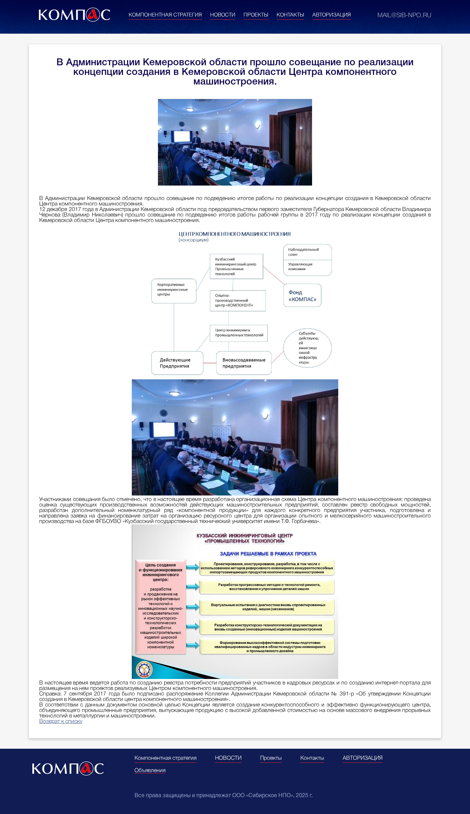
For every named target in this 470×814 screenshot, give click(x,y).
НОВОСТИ (222, 15)
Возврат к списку (60, 721)
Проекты (256, 15)
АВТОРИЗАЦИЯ (331, 15)
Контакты (290, 15)
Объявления (150, 770)
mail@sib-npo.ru (404, 15)
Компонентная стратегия (165, 15)
